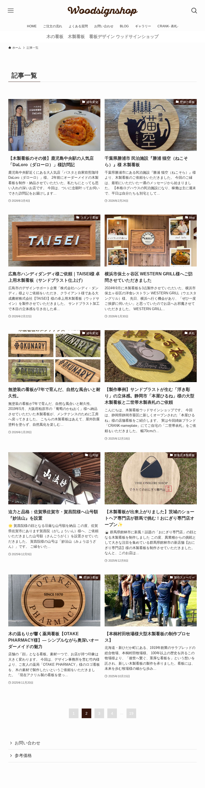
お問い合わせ (27, 743)
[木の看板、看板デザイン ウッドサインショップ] (102, 10)
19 (131, 713)
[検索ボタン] (194, 10)
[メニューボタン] (10, 10)
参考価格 (23, 755)
